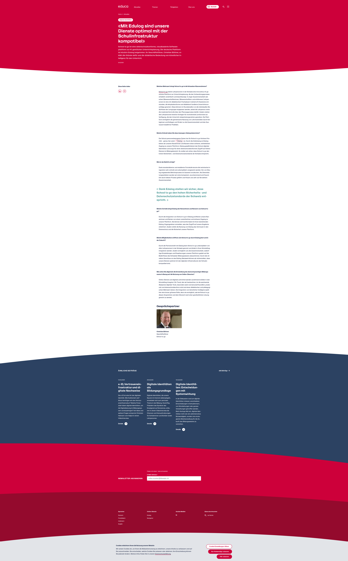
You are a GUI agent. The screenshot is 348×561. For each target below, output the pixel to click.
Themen (155, 7)
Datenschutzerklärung (163, 554)
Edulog (179, 141)
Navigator (150, 518)
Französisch (121, 518)
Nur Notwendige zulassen (220, 551)
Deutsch (120, 515)
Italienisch (121, 521)
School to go (163, 92)
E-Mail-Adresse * (152, 474)
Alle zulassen (224, 556)
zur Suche (210, 515)
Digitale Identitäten (125, 20)
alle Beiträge (223, 370)
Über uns (191, 7)
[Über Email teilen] (124, 91)
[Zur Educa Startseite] (123, 7)
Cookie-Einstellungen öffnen (219, 546)
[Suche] (223, 7)
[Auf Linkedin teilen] (119, 91)
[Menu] (228, 6)
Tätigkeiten (174, 7)
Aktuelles (137, 7)
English (120, 524)
